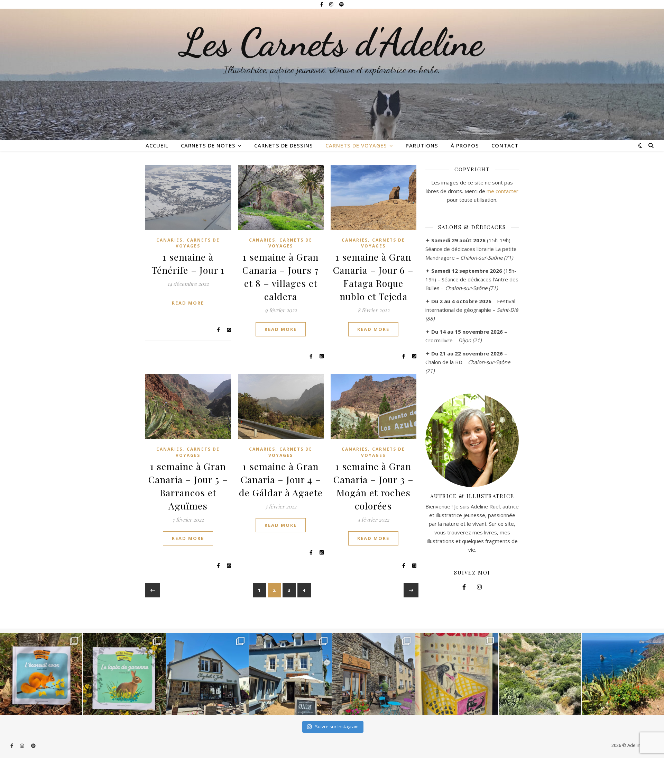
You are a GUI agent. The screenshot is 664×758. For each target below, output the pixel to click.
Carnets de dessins (283, 145)
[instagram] (331, 4)
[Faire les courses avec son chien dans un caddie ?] (456, 674)
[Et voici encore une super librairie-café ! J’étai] (207, 674)
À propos (465, 145)
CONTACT (504, 145)
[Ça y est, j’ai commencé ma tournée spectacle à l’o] (373, 674)
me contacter (502, 191)
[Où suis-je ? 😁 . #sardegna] (540, 674)
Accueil (157, 145)
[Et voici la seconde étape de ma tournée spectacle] (290, 674)
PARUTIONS (422, 145)
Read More (188, 303)
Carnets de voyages (356, 145)
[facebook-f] (322, 4)
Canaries (169, 240)
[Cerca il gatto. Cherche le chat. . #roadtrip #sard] (623, 674)
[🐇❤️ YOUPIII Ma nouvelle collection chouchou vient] (124, 674)
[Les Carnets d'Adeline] (332, 74)
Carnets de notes (208, 145)
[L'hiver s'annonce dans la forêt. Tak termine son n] (41, 674)
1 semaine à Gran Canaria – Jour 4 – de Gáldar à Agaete (281, 479)
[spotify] (341, 4)
